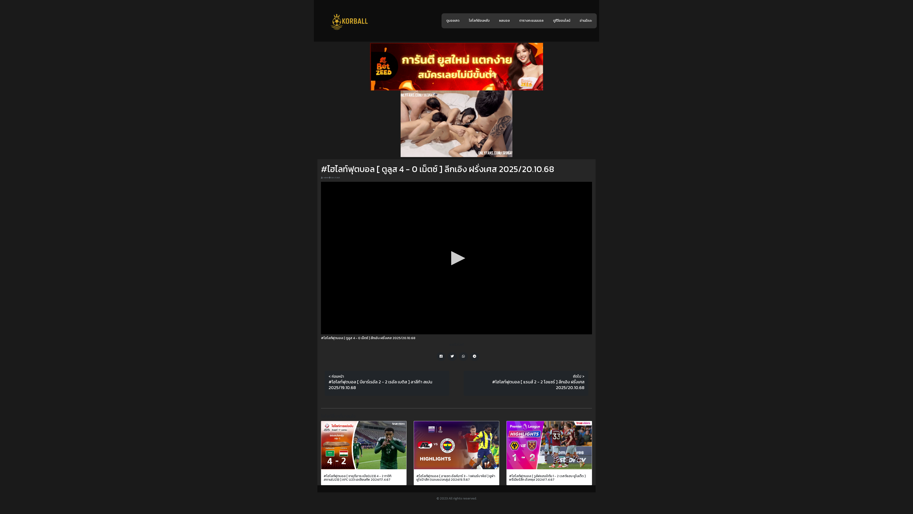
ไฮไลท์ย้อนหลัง (479, 20)
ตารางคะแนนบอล (531, 20)
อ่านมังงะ (586, 20)
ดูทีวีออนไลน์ (561, 20)
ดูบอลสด (452, 20)
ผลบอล (504, 20)
